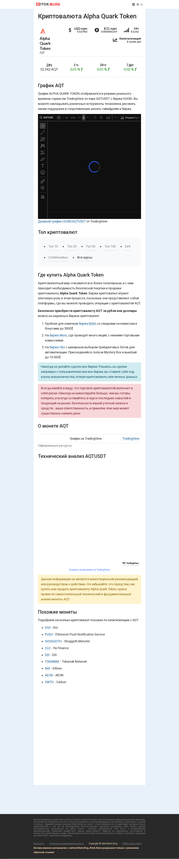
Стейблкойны (58, 257)
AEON (49, 675)
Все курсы (84, 257)
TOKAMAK (52, 661)
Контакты (39, 843)
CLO (48, 648)
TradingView (130, 438)
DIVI (48, 627)
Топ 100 (110, 246)
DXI (47, 655)
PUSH (49, 634)
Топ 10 (53, 246)
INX (47, 668)
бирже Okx (57, 347)
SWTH (49, 682)
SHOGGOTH (53, 641)
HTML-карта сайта (132, 843)
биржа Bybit (87, 323)
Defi (127, 246)
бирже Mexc (58, 335)
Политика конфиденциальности (66, 843)
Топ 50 (90, 246)
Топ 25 (72, 246)
